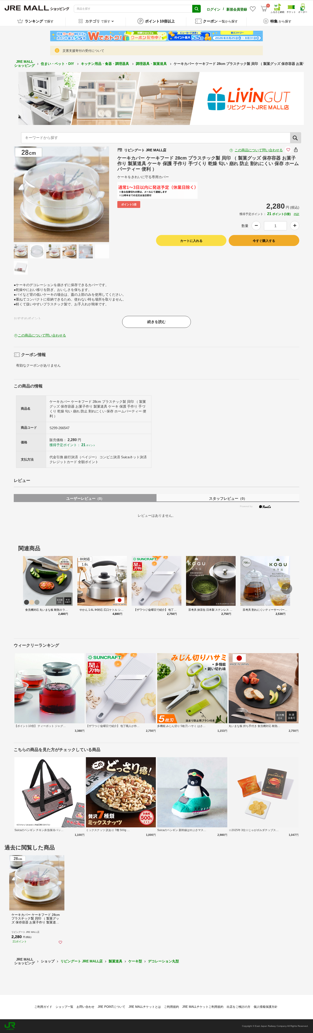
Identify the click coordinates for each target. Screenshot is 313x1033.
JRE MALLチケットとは (145, 1006)
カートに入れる (191, 241)
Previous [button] (35, 194)
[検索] (295, 137)
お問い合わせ (85, 1006)
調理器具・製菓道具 (152, 64)
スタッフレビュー (228, 498)
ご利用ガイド (43, 1006)
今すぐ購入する (264, 241)
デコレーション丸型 (163, 961)
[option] (61, 194)
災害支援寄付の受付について (83, 50)
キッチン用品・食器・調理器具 (105, 64)
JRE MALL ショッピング (24, 63)
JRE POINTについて (111, 1006)
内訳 (296, 214)
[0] (264, 9)
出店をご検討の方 (238, 1006)
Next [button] (87, 194)
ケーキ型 (135, 961)
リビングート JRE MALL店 (81, 961)
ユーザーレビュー (85, 498)
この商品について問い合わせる (259, 150)
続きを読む (156, 322)
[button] (286, 588)
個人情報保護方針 (265, 1006)
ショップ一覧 (64, 1006)
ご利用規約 (171, 1006)
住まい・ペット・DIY (58, 64)
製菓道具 (115, 961)
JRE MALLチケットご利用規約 (202, 1006)
